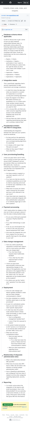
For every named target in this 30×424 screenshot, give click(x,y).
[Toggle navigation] (2, 2)
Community (21, 414)
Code (5, 24)
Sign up (26, 2)
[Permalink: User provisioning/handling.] (3, 154)
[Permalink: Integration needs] (3, 80)
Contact (11, 416)
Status (16, 414)
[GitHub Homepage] (10, 420)
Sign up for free (8, 404)
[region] (15, 215)
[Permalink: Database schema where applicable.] (3, 36)
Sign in (20, 2)
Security (12, 414)
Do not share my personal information (15, 417)
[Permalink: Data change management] (3, 242)
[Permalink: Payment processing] (3, 207)
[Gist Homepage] (10, 2)
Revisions (13, 24)
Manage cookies (17, 416)
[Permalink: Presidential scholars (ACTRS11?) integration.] (3, 127)
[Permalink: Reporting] (3, 382)
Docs (27, 414)
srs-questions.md (12, 15)
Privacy (7, 414)
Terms (3, 414)
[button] (22, 21)
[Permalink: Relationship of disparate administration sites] (3, 356)
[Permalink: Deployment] (3, 288)
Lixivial (3, 15)
